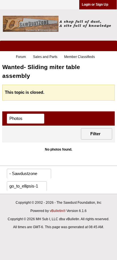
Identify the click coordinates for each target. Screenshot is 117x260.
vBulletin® (58, 211)
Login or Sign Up (95, 5)
